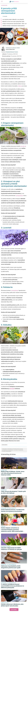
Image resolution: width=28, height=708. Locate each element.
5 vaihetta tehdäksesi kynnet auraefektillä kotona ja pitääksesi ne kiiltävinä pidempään (12, 585)
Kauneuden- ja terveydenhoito (8, 508)
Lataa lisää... (14, 609)
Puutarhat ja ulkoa (5, 546)
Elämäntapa (4, 470)
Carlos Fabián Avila (10, 49)
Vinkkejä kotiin (5, 602)
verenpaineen (19, 195)
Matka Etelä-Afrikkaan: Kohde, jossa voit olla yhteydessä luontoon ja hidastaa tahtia (12, 473)
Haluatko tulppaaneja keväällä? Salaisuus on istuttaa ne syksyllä (11, 548)
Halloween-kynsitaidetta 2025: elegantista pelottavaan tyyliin (11, 566)
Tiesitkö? (3, 526)
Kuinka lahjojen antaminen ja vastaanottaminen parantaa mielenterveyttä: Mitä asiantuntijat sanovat (12, 529)
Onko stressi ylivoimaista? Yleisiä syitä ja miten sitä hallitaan (13, 492)
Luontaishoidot (4, 5)
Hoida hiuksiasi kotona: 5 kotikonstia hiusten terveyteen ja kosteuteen (12, 510)
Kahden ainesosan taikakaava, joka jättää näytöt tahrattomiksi (12, 605)
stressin (12, 388)
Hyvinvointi (4, 489)
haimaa (20, 86)
